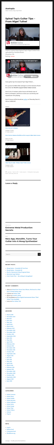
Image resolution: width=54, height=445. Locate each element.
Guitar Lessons (23, 172)
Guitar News (10, 396)
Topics (9, 414)
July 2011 (9, 357)
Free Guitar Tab (16, 301)
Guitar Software (11, 402)
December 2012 (11, 330)
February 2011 (10, 367)
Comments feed (11, 431)
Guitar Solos (10, 404)
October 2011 (10, 351)
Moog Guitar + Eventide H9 (14, 270)
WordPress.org (11, 433)
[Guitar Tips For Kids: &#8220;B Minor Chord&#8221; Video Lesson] (23, 152)
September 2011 (11, 353)
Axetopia (10, 8)
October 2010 (10, 375)
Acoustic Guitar (16, 295)
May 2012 (9, 340)
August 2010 (10, 379)
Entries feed (10, 429)
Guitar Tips (10, 408)
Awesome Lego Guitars (13, 274)
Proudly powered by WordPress (18, 440)
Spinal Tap (11, 173)
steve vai (16, 173)
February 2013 (11, 328)
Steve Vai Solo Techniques (11, 128)
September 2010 (11, 377)
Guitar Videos (11, 410)
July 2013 (9, 318)
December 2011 (11, 348)
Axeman (9, 172)
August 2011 (10, 355)
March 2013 (10, 326)
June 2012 (9, 338)
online (25, 99)
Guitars (9, 412)
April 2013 (10, 324)
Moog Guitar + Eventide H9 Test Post (17, 268)
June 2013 (9, 320)
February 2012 (11, 344)
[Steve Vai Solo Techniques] (23, 117)
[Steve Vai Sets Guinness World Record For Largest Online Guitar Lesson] (23, 138)
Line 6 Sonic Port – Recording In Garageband (19, 276)
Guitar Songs (10, 406)
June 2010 (9, 381)
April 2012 (10, 342)
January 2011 (10, 369)
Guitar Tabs (17, 293)
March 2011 (10, 365)
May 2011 (9, 361)
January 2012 (10, 346)
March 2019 (10, 314)
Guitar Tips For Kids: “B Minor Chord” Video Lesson (18, 162)
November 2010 (11, 373)
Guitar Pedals (10, 398)
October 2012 (10, 334)
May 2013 (9, 322)
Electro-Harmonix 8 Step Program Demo (18, 272)
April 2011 (9, 363)
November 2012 (11, 332)
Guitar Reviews (11, 400)
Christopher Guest (31, 172)
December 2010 (11, 371)
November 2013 (11, 316)
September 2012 (11, 336)
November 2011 (11, 350)
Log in (8, 427)
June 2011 (9, 359)
